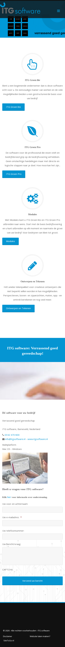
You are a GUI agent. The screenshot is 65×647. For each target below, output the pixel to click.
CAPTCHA (7, 569)
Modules (10, 241)
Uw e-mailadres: (12, 517)
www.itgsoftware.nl (38, 439)
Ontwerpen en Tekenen (18, 308)
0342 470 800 (12, 434)
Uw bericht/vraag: (11, 544)
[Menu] (58, 11)
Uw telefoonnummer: (13, 530)
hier (9, 497)
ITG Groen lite (13, 106)
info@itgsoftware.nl (15, 439)
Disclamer (7, 636)
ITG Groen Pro (13, 173)
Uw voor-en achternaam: (15, 503)
